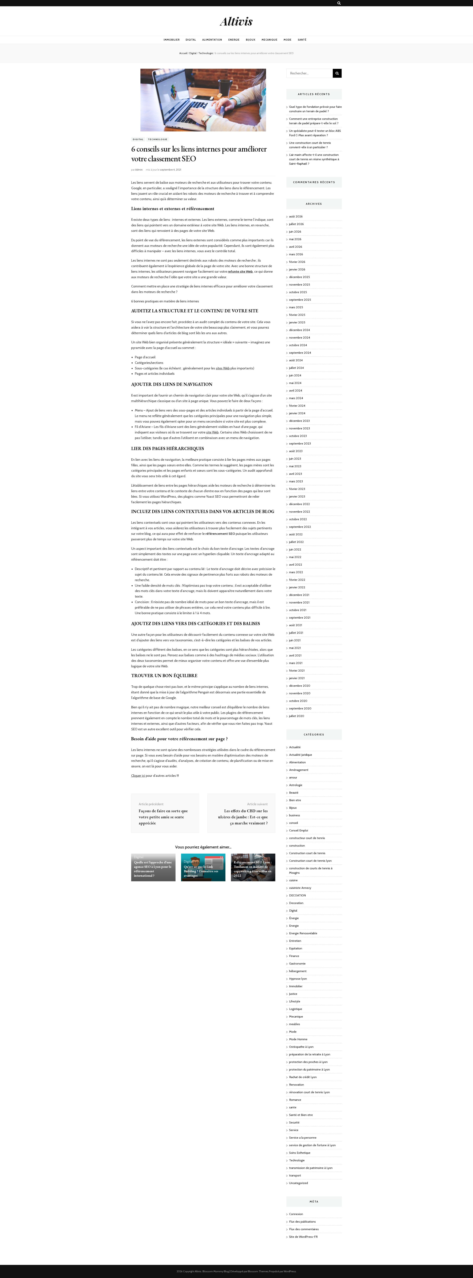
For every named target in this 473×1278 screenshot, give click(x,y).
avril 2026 (295, 246)
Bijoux (250, 39)
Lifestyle (294, 1001)
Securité (294, 1122)
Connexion (296, 1214)
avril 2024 (295, 390)
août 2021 (295, 625)
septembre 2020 (300, 708)
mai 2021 (295, 648)
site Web (212, 432)
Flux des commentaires (304, 1229)
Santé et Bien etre (301, 1115)
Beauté (293, 792)
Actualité (295, 747)
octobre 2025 (298, 292)
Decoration (296, 903)
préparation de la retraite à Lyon (309, 1054)
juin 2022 (295, 549)
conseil (293, 823)
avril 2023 (295, 474)
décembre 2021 (299, 595)
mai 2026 (295, 239)
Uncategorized (298, 1183)
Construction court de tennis (307, 853)
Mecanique (270, 39)
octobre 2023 (298, 436)
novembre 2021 (299, 602)
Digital (191, 39)
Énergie (294, 918)
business (294, 815)
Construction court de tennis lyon (310, 860)
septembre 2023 (300, 443)
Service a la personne (303, 1137)
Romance (295, 1100)
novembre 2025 (299, 284)
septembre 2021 (299, 617)
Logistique (295, 1009)
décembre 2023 (299, 421)
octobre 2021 (297, 610)
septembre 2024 (300, 352)
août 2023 (295, 451)
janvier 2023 (297, 496)
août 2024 (296, 360)
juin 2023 (295, 458)
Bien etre (295, 800)
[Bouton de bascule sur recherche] (339, 3)
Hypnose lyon (298, 978)
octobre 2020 (298, 701)
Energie (234, 39)
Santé (302, 39)
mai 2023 (295, 466)
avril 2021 (295, 655)
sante (292, 1107)
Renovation (296, 1084)
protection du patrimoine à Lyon (309, 1069)
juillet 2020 (296, 716)
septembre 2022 (300, 527)
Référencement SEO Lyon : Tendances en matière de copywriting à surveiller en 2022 (253, 869)
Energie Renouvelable (303, 933)
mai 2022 (295, 557)
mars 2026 (296, 254)
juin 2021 (294, 640)
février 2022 (297, 579)
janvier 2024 (297, 413)
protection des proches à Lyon (308, 1062)
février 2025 (297, 315)
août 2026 (296, 216)
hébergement (298, 971)
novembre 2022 (299, 511)
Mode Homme (298, 1039)
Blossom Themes (258, 1271)
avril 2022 (295, 564)
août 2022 (296, 534)
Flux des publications (302, 1221)
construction (297, 845)
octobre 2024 (298, 345)
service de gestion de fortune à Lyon (312, 1145)
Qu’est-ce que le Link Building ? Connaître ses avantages (201, 871)
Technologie (157, 139)
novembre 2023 (299, 428)
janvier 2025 (297, 322)
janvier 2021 (296, 678)
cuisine (293, 880)
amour (293, 777)
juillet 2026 (296, 224)
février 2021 (296, 670)
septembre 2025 (300, 299)
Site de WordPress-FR (303, 1236)
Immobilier (172, 39)
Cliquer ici (138, 776)
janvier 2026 (297, 269)
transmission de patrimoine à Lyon (311, 1168)
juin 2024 (295, 375)
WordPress (290, 1271)
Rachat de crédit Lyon (303, 1077)
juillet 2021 (296, 632)
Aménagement (298, 770)
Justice (293, 994)
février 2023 (297, 489)
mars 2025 (296, 307)
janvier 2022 (297, 587)
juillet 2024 (296, 368)
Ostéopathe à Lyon (301, 1047)
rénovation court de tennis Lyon (309, 1092)
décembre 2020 (299, 685)
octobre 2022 (298, 519)
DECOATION (297, 895)
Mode (288, 39)
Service (293, 1130)
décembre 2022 (299, 504)
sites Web (223, 368)
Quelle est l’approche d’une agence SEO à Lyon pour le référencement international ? (153, 869)
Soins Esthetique (299, 1153)
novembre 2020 (299, 693)
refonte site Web (240, 272)
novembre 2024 (299, 337)
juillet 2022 (296, 542)
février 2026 (297, 262)
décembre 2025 (299, 277)
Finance (294, 956)
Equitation (295, 948)
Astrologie (295, 785)
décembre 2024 (299, 330)
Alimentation (212, 39)
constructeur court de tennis (307, 838)
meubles (294, 1024)
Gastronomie (297, 963)
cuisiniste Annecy (300, 888)
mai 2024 (295, 383)
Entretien (295, 941)
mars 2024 (296, 398)
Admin (139, 169)
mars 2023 (296, 481)
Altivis (237, 20)
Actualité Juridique (300, 754)
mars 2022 (296, 572)
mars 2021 (295, 663)
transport (295, 1175)
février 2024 (297, 405)
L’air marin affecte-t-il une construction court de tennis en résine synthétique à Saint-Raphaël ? (314, 159)
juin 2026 (295, 231)
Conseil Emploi (298, 830)
